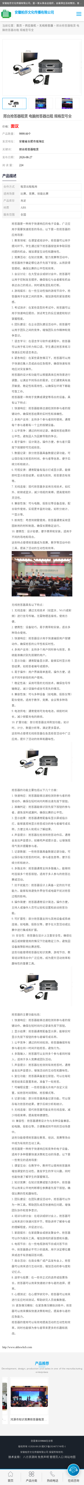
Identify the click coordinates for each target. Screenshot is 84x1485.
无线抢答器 (46, 25)
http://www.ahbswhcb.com (17, 1347)
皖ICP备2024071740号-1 (54, 1446)
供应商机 (30, 25)
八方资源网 (30, 1457)
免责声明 (43, 1457)
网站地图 (70, 1457)
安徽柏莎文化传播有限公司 (34, 1452)
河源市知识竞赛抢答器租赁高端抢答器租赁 (29, 1419)
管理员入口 (57, 1457)
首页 (19, 25)
